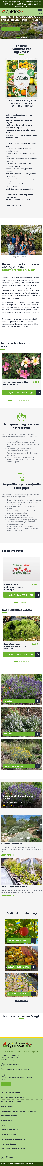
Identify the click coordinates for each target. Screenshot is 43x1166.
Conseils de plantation (11, 844)
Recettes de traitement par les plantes (18, 797)
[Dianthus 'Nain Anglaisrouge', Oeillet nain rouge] (21, 569)
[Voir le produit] (38, 392)
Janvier (30, 1164)
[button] (18, 37)
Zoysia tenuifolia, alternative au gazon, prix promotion (16, 646)
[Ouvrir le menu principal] (40, 11)
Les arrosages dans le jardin (14, 887)
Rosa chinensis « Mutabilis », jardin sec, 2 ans (16, 383)
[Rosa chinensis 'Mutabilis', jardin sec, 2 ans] (21, 366)
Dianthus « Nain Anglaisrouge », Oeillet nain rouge (14, 587)
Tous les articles (21, 1001)
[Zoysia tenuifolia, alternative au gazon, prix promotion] (21, 628)
